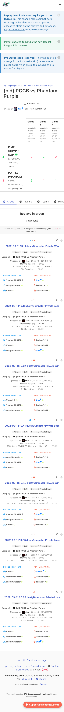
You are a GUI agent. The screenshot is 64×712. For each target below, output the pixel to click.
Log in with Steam (14, 29)
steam (42, 679)
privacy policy (13, 666)
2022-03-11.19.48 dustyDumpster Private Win (32, 482)
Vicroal (10, 290)
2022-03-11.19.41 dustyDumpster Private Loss (32, 425)
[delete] (58, 15)
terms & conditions (34, 666)
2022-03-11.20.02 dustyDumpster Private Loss (32, 597)
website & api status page (32, 660)
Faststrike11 (42, 290)
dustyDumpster (13, 285)
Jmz (19, 109)
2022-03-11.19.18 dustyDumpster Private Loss (32, 305)
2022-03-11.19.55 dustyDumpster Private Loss (32, 540)
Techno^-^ (40, 285)
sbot (27, 261)
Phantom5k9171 (13, 280)
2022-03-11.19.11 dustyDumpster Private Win (32, 246)
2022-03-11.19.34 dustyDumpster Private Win (32, 365)
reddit (28, 679)
